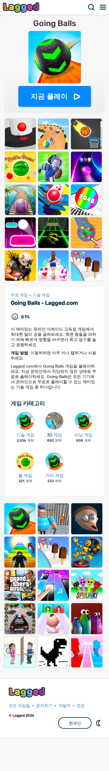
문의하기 (44, 705)
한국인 (75, 723)
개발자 (64, 705)
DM (99, 723)
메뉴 (103, 7)
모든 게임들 (19, 705)
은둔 (81, 705)
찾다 (91, 7)
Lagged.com (28, 692)
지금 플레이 (49, 96)
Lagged (22, 7)
